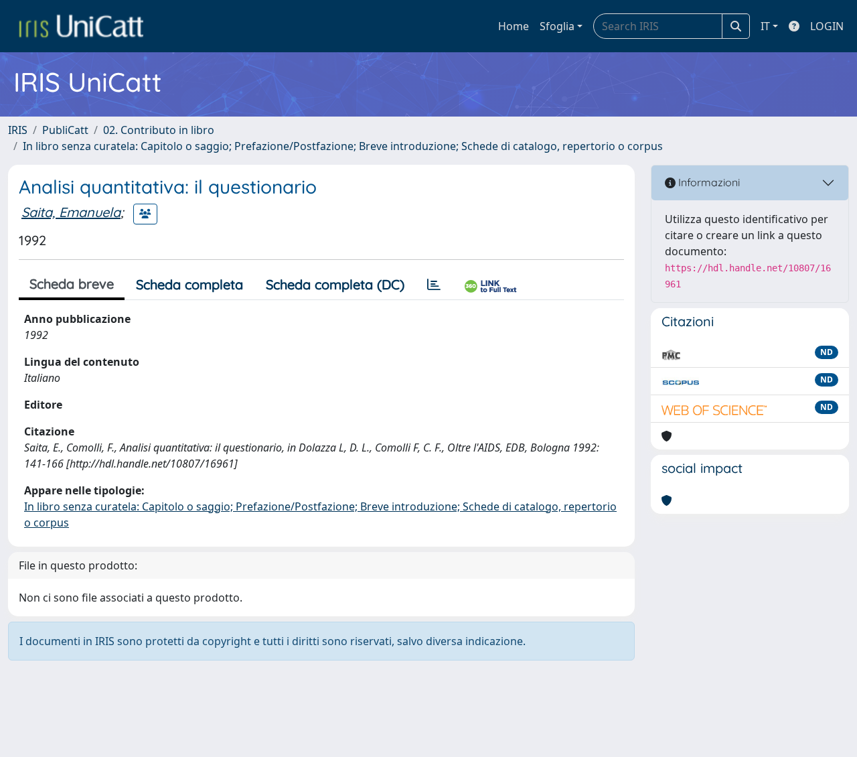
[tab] (434, 285)
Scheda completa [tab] (189, 284)
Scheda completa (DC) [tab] (335, 284)
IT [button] (765, 26)
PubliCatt (65, 130)
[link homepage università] (81, 26)
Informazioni (708, 182)
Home (513, 26)
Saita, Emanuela (71, 212)
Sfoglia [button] (557, 26)
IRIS (17, 130)
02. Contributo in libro (158, 130)
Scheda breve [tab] (71, 283)
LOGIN (827, 26)
